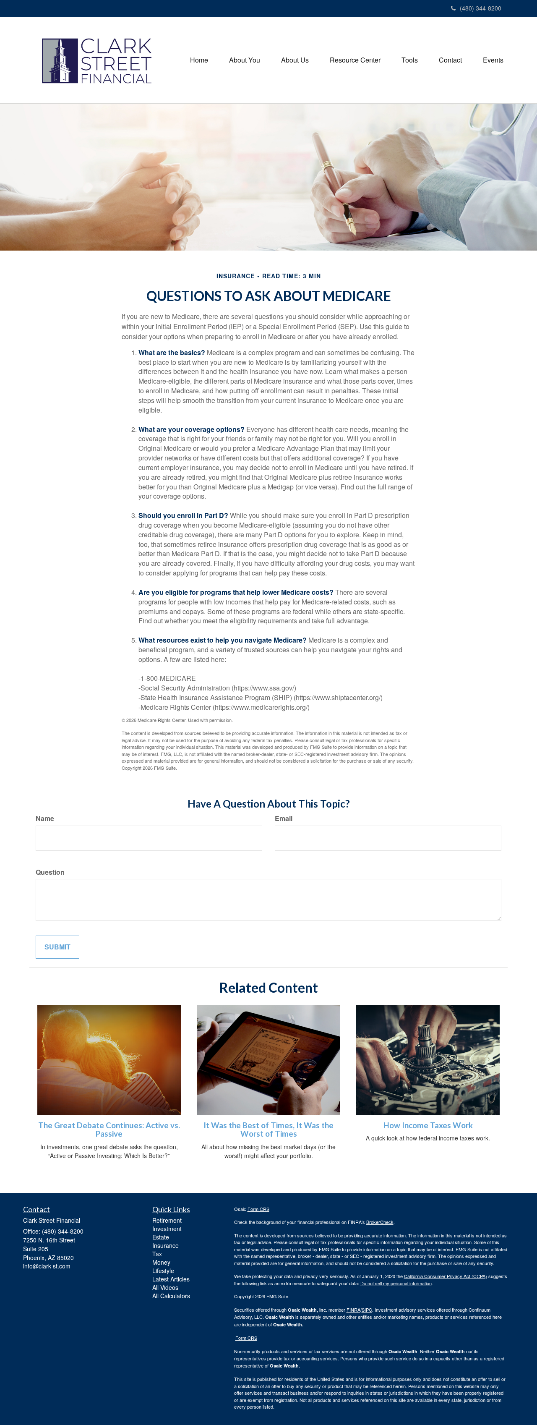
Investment (167, 1228)
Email (283, 818)
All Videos (165, 1287)
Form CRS (258, 1208)
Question (50, 872)
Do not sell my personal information (396, 1283)
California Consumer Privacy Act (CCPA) (445, 1276)
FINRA (353, 1309)
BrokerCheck (380, 1221)
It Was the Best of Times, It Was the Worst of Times (268, 1130)
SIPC (367, 1309)
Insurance (165, 1245)
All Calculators (171, 1296)
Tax (157, 1254)
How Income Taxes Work (428, 1125)
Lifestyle (163, 1270)
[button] (245, 60)
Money (161, 1262)
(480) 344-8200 (480, 8)
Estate (160, 1237)
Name (45, 818)
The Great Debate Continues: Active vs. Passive (109, 1130)
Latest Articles (171, 1279)
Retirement (167, 1220)
